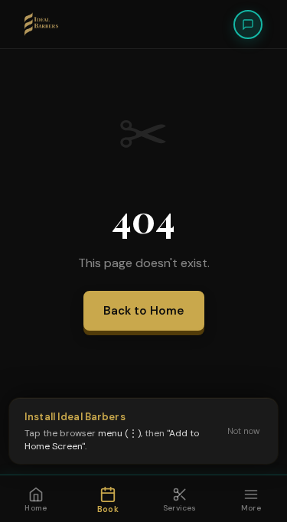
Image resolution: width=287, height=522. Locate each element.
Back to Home (143, 310)
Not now (243, 431)
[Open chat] (248, 24)
